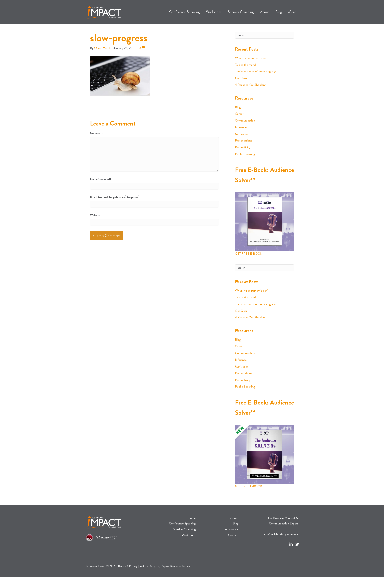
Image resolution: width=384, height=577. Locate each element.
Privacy (133, 566)
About (234, 517)
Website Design (148, 566)
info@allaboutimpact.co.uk (281, 533)
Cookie (122, 566)
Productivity (242, 147)
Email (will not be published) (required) (114, 196)
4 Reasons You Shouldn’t (250, 84)
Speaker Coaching (184, 529)
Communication (245, 120)
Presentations (243, 140)
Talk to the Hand (245, 64)
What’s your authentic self (251, 58)
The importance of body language (255, 71)
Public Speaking (245, 154)
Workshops (189, 535)
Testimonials (230, 529)
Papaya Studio (170, 566)
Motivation (242, 134)
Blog (238, 107)
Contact (233, 535)
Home (192, 517)
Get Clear (241, 78)
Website (95, 215)
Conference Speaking (182, 523)
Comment (96, 133)
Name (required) (100, 178)
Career (239, 113)
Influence (241, 127)
